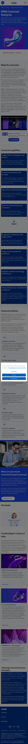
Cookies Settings (14, 371)
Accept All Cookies (14, 378)
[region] (14, 372)
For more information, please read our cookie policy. (17, 367)
